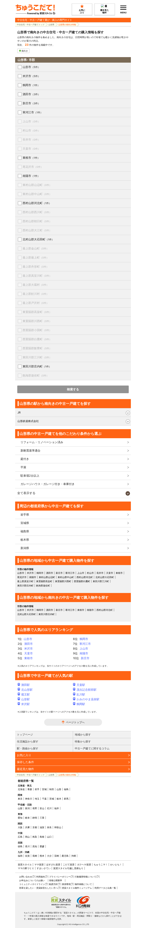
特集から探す (83, 741)
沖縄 (73, 855)
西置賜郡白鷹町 (37, 339)
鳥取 (34, 836)
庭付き (24, 459)
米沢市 (31, 76)
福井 (56, 808)
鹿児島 (65, 855)
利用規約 (40, 876)
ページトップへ (75, 722)
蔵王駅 (25, 694)
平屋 (23, 467)
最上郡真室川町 (37, 275)
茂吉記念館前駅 (87, 689)
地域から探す (83, 734)
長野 (34, 808)
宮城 (44, 789)
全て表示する (26, 493)
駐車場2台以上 (29, 475)
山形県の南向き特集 (67, 24)
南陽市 (31, 176)
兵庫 (27, 827)
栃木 (59, 798)
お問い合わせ (25, 876)
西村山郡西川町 (37, 212)
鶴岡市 (31, 85)
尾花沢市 (33, 166)
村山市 (31, 130)
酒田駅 (25, 685)
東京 (20, 798)
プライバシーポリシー (60, 876)
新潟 (27, 808)
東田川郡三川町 (37, 357)
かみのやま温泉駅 (88, 699)
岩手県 (24, 514)
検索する (73, 389)
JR (19, 412)
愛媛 (42, 846)
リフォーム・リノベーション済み (41, 442)
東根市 (31, 157)
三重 (42, 817)
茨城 (51, 798)
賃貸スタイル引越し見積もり (68, 868)
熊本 (42, 855)
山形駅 (25, 699)
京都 (34, 827)
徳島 (20, 846)
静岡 (34, 817)
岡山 (27, 836)
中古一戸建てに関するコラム (92, 748)
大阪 (20, 827)
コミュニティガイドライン (32, 884)
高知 (34, 846)
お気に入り (24, 755)
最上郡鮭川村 (36, 294)
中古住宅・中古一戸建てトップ (30, 24)
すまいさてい (44, 868)
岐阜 (27, 817)
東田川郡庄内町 (37, 366)
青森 (29, 789)
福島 (66, 789)
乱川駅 (81, 694)
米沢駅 (25, 704)
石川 (49, 808)
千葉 (44, 798)
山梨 (20, 808)
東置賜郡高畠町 (37, 312)
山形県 (51, 24)
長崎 (34, 855)
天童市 (31, 148)
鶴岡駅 (81, 704)
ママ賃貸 (39, 864)
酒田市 (31, 94)
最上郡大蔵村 (36, 284)
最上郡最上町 (36, 257)
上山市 (31, 121)
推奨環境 (66, 884)
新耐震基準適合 (30, 450)
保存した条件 (25, 762)
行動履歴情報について (85, 876)
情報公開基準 (55, 880)
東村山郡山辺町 (37, 185)
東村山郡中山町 (37, 194)
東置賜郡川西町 (37, 321)
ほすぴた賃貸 (53, 864)
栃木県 (24, 539)
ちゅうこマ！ (101, 864)
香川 (27, 846)
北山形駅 (27, 689)
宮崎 (56, 855)
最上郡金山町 (36, 248)
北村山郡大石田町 (38, 239)
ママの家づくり (26, 868)
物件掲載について (83, 884)
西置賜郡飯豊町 (37, 348)
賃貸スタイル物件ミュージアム (77, 888)
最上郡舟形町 (36, 266)
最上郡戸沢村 (36, 303)
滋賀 (42, 827)
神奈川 (28, 798)
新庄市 (31, 103)
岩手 (37, 789)
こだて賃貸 (68, 864)
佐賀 (27, 855)
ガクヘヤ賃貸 (84, 864)
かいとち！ (116, 864)
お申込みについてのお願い (32, 880)
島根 (42, 836)
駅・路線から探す (27, 748)
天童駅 (81, 685)
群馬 (66, 798)
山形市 (31, 67)
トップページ (25, 734)
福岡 (20, 855)
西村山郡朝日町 (37, 221)
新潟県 (24, 548)
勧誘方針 (53, 884)
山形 (59, 789)
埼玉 (37, 798)
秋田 (51, 789)
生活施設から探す (27, 741)
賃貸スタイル (25, 864)
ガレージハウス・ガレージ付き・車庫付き (47, 484)
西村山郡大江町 (37, 230)
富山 (42, 808)
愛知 (20, 817)
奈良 (49, 827)
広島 (20, 836)
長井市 (31, 139)
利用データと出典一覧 (105, 888)
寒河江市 (33, 112)
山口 (49, 836)
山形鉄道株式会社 (28, 421)
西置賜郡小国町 (37, 330)
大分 (49, 855)
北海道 (21, 789)
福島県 (24, 531)
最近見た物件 (25, 769)
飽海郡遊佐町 (36, 375)
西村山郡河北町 (37, 203)
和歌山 (57, 827)
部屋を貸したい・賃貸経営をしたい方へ (38, 888)
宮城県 (24, 523)
